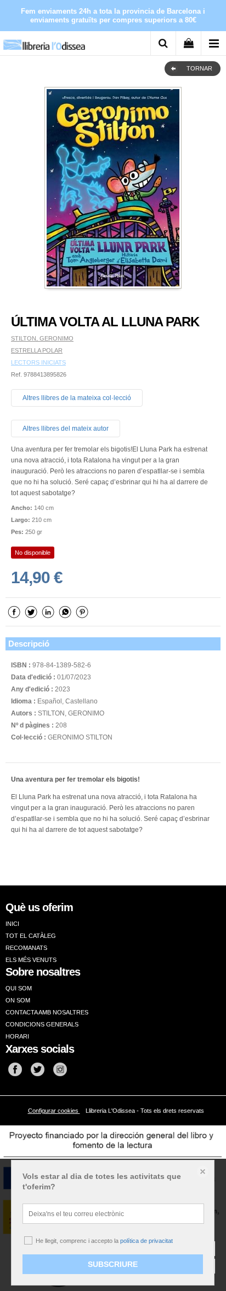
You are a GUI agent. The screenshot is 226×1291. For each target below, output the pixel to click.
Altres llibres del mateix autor (65, 428)
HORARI (17, 1036)
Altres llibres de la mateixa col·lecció (76, 398)
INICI (12, 923)
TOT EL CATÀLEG (30, 935)
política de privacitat (146, 1240)
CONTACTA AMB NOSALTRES (46, 1012)
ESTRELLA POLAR (37, 350)
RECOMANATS (26, 947)
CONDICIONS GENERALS (41, 1024)
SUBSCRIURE (113, 1264)
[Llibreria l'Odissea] (44, 41)
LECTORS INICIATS (38, 362)
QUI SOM (18, 988)
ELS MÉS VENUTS (30, 959)
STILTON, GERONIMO (42, 338)
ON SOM (17, 1000)
